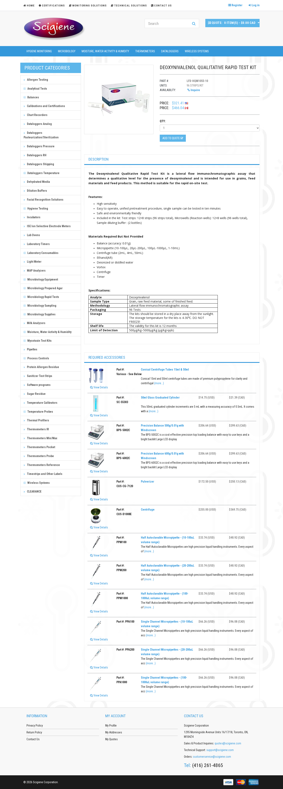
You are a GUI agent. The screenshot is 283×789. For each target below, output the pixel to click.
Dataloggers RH (36, 155)
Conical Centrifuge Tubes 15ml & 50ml (165, 369)
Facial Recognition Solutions (44, 199)
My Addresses (113, 732)
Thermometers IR (37, 429)
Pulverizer (147, 481)
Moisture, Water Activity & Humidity (105, 51)
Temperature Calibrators (41, 402)
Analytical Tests (37, 88)
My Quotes (111, 739)
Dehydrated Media (38, 181)
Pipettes (31, 349)
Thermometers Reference (43, 465)
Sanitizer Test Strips (39, 376)
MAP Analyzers (36, 270)
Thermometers (145, 51)
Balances (33, 97)
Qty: (163, 121)
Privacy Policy (35, 725)
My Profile (111, 725)
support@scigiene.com (220, 750)
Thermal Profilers (37, 420)
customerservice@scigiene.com (212, 756)
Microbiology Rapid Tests (43, 297)
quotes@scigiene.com (228, 743)
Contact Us (163, 5)
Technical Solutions (130, 5)
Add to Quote (171, 138)
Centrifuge (148, 509)
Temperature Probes (40, 411)
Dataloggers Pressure (40, 146)
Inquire (195, 90)
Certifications (53, 5)
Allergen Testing (37, 79)
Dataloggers (170, 51)
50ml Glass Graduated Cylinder (160, 397)
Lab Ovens (33, 235)
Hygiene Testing (37, 208)
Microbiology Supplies (41, 314)
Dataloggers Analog (39, 124)
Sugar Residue (36, 393)
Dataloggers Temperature (43, 173)
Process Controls (38, 358)
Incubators (33, 217)
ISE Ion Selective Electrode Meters (48, 226)
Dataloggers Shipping (40, 164)
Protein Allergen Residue (42, 367)
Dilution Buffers (36, 190)
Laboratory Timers (38, 244)
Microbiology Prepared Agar (45, 288)
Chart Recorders (36, 115)
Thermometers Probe (40, 456)
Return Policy (34, 732)
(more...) (159, 383)
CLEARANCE (33, 491)
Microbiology (66, 51)
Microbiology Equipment (42, 279)
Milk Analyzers (35, 323)
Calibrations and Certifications (45, 106)
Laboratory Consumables (42, 253)
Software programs (38, 385)
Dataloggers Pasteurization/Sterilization (41, 135)
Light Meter (33, 261)
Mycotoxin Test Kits (39, 340)
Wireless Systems (197, 51)
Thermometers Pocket (40, 447)
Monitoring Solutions (89, 5)
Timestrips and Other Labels (44, 474)
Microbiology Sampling (41, 305)
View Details (100, 387)
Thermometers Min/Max (41, 438)
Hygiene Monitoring (39, 51)
